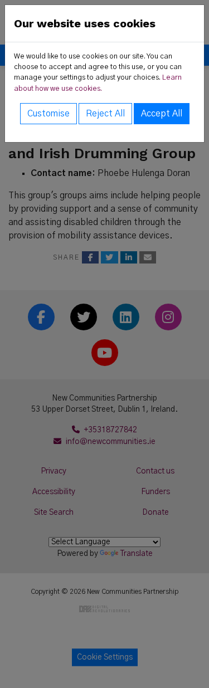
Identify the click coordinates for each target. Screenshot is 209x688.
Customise (48, 113)
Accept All (161, 113)
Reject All (105, 113)
